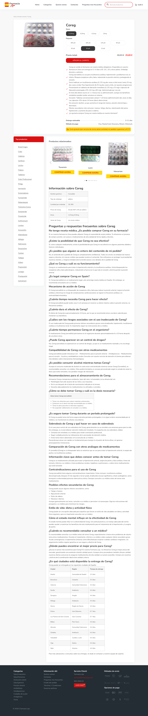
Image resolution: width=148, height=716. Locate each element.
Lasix (90, 168)
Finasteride (22, 216)
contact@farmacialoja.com (83, 678)
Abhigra (21, 239)
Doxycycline (22, 248)
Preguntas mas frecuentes (92, 5)
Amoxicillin (22, 230)
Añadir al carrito (81, 60)
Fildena (20, 170)
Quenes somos (61, 5)
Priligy (20, 184)
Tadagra (21, 258)
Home (37, 5)
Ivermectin (22, 188)
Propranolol (22, 267)
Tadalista (21, 175)
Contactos (74, 5)
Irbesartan (118, 171)
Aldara (20, 262)
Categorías (47, 5)
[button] (62, 172)
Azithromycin (23, 221)
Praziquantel (22, 276)
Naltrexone (22, 244)
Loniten (21, 225)
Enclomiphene (23, 193)
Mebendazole (23, 202)
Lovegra (21, 272)
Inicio (15, 17)
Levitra (20, 165)
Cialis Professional (25, 179)
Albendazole (22, 235)
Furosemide (22, 198)
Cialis (20, 151)
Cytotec (21, 253)
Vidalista (21, 156)
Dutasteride (22, 212)
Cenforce (21, 161)
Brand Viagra (22, 147)
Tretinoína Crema (24, 207)
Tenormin (63, 167)
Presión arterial (22, 17)
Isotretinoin (22, 281)
